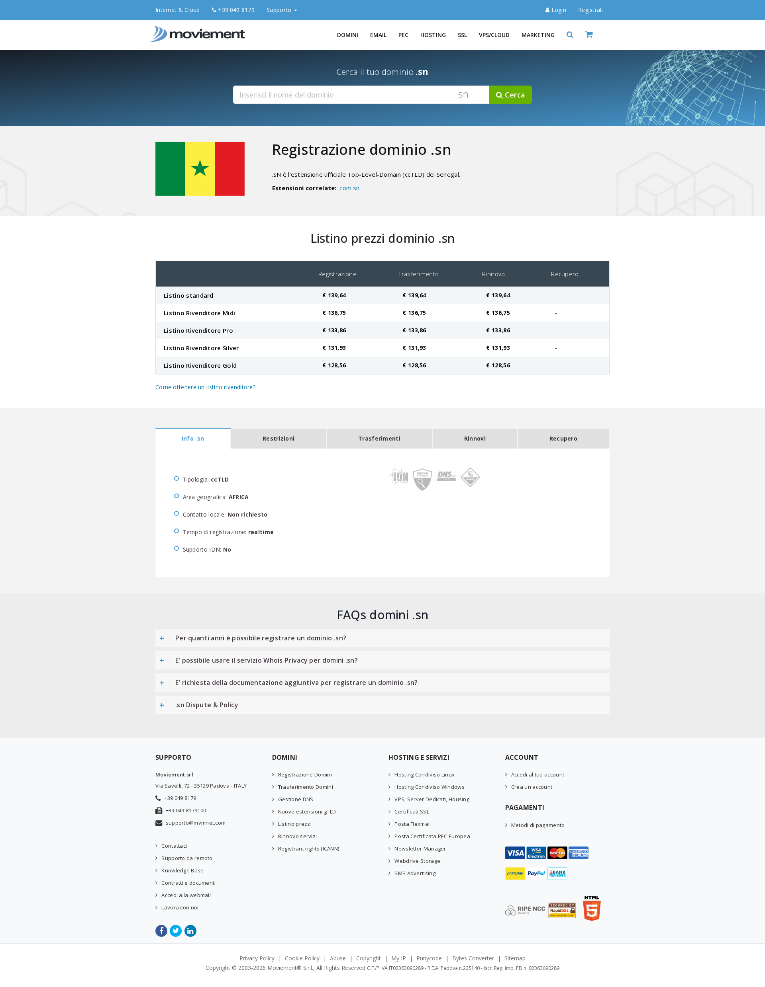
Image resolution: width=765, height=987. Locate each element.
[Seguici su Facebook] (162, 930)
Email (378, 35)
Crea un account (532, 786)
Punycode (429, 958)
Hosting (433, 35)
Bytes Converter (473, 958)
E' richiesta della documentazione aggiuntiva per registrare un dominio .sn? (296, 682)
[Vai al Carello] (597, 35)
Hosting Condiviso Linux (424, 774)
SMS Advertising (414, 873)
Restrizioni (278, 438)
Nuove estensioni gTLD (307, 811)
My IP (398, 958)
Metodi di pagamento (538, 825)
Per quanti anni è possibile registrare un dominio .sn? (260, 638)
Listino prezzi (295, 823)
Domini (347, 35)
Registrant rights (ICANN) (308, 848)
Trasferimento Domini (305, 786)
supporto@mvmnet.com (196, 822)
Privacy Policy (257, 958)
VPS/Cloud (494, 35)
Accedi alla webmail (186, 895)
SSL (462, 35)
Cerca (514, 94)
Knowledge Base (182, 870)
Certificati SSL (411, 811)
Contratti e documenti (188, 882)
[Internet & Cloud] (199, 30)
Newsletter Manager (420, 848)
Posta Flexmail (412, 823)
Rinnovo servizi (297, 836)
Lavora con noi (179, 907)
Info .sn (193, 438)
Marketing (538, 35)
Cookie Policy (302, 958)
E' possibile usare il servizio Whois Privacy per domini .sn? (266, 660)
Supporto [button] (280, 10)
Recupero (563, 438)
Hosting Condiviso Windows (429, 786)
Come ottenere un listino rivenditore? (205, 387)
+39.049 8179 (235, 10)
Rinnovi (475, 438)
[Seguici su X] (176, 930)
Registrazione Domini (305, 774)
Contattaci (174, 845)
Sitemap (515, 958)
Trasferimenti (379, 438)
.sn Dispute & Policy (206, 704)
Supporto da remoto (186, 858)
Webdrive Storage (417, 860)
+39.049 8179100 (186, 810)
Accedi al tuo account (537, 774)
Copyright (368, 958)
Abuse (338, 958)
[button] (570, 35)
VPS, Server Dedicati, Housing (431, 799)
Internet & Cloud (177, 10)
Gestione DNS (296, 799)
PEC (403, 35)
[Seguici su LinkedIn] (191, 930)
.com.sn (348, 188)
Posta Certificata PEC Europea (432, 836)
